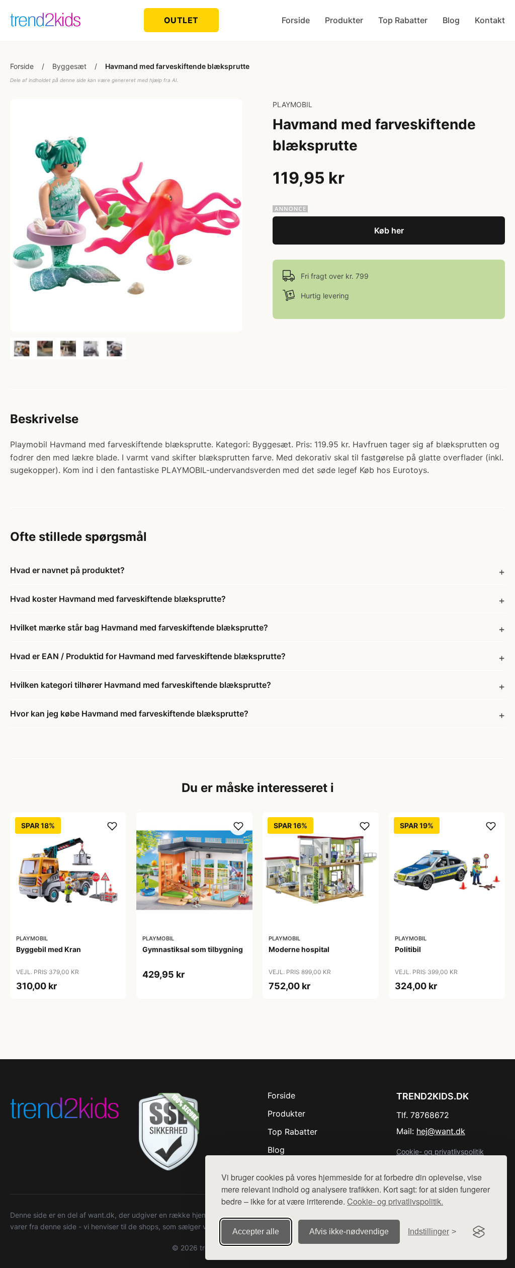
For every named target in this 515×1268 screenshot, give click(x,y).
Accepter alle (255, 1231)
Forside (296, 20)
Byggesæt (69, 66)
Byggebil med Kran (48, 949)
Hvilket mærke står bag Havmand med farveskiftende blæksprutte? (139, 627)
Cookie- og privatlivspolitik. (395, 1201)
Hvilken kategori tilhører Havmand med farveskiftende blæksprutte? (140, 685)
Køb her (389, 230)
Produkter (344, 20)
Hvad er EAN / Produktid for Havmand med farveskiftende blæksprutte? (148, 656)
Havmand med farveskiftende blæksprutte (177, 66)
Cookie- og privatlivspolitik (440, 1151)
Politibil (408, 949)
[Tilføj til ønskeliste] (112, 826)
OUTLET (181, 20)
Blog (451, 20)
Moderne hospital (299, 949)
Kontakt (490, 20)
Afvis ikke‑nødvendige (349, 1231)
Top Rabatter (402, 20)
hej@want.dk (440, 1131)
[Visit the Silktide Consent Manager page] (479, 1232)
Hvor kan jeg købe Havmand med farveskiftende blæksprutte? (129, 713)
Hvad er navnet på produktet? (67, 570)
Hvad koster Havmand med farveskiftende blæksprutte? (118, 599)
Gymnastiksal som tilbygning (192, 949)
